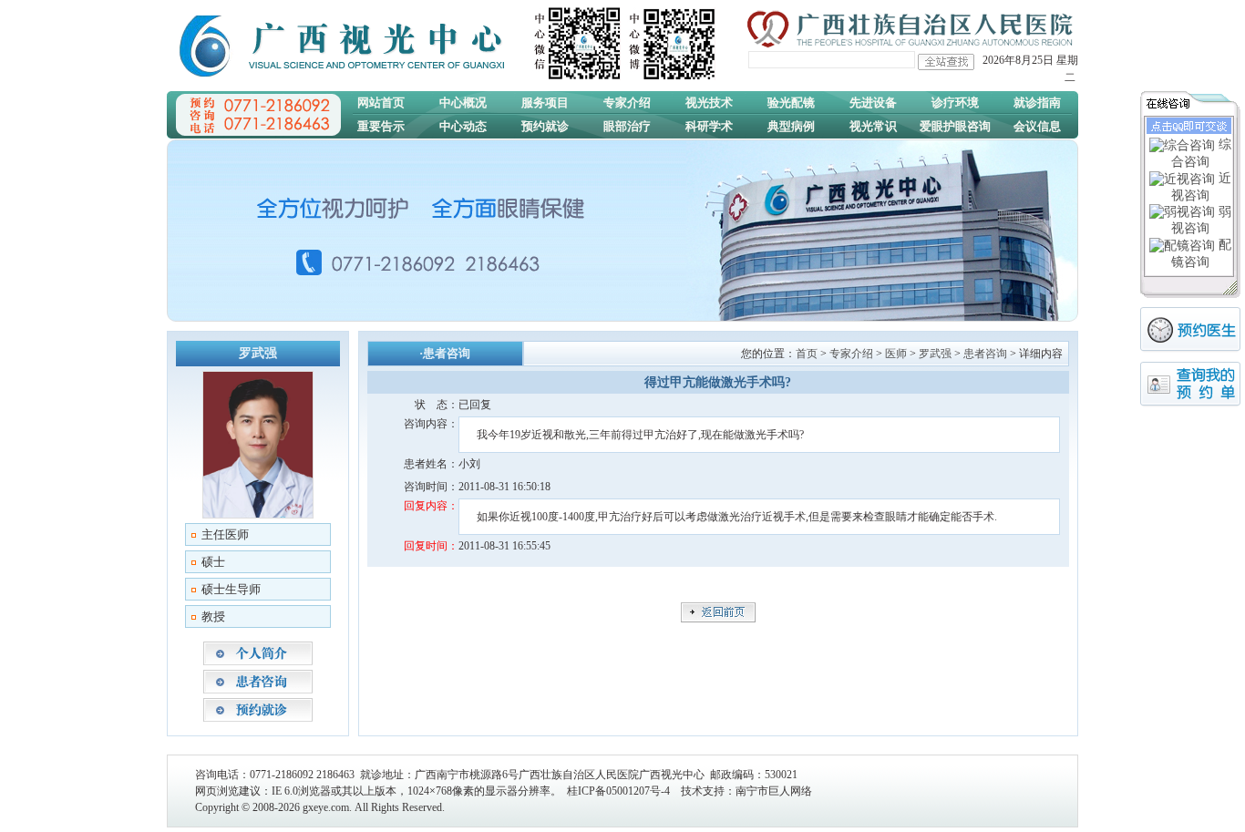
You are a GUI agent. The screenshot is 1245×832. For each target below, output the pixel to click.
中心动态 (463, 126)
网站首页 (381, 102)
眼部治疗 (627, 126)
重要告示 (381, 126)
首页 (807, 353)
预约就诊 (545, 126)
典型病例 (791, 126)
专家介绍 (627, 102)
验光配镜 (791, 102)
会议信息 (1037, 126)
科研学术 (709, 126)
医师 (896, 353)
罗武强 (935, 353)
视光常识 (873, 126)
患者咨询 (985, 353)
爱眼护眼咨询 (955, 126)
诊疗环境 (955, 102)
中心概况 (463, 102)
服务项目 (545, 102)
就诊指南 (1037, 102)
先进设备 (873, 102)
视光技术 (709, 102)
